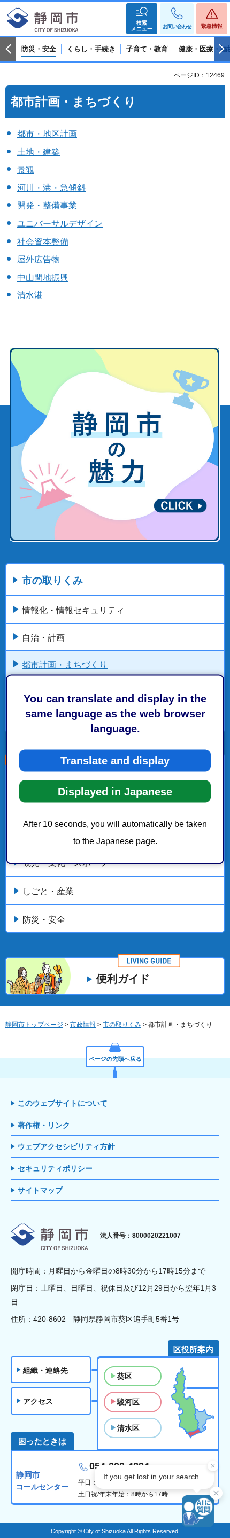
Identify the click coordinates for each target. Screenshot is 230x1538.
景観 (25, 169)
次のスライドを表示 (222, 49)
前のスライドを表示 (8, 49)
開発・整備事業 (47, 205)
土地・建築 (38, 152)
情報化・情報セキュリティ (73, 610)
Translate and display (115, 760)
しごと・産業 (48, 891)
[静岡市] (42, 20)
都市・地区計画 (47, 133)
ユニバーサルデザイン (60, 223)
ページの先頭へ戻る (115, 1059)
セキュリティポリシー (55, 1168)
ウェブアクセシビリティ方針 (66, 1146)
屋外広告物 (38, 259)
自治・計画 (43, 637)
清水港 (30, 295)
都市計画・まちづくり (65, 664)
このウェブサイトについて (63, 1103)
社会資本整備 (42, 241)
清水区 (128, 1428)
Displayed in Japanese (115, 791)
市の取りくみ (52, 580)
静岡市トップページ (34, 1024)
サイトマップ (40, 1190)
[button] (141, 18)
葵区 (124, 1376)
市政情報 (83, 1024)
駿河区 (128, 1402)
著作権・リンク (44, 1125)
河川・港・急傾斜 (51, 187)
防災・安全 (43, 919)
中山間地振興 (42, 277)
